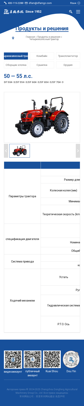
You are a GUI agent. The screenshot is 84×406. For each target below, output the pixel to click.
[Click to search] (70, 12)
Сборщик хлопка (16, 64)
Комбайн (42, 55)
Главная (30, 37)
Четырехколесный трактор (44, 39)
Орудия (67, 64)
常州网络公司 (27, 396)
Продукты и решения (48, 37)
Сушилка (42, 64)
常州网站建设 (48, 396)
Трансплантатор (68, 55)
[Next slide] (78, 151)
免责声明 (60, 396)
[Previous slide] (6, 151)
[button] (19, 151)
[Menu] (78, 11)
